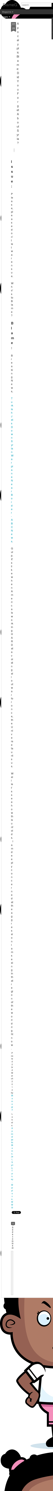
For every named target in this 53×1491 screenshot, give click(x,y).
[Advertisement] (29, 66)
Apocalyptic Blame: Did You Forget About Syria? (18, 83)
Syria (12, 1165)
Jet (12, 1158)
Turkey (12, 1175)
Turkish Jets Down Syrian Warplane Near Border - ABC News (12, 469)
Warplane (12, 1191)
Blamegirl (12, 1102)
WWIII (12, 1204)
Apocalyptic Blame (12, 1141)
